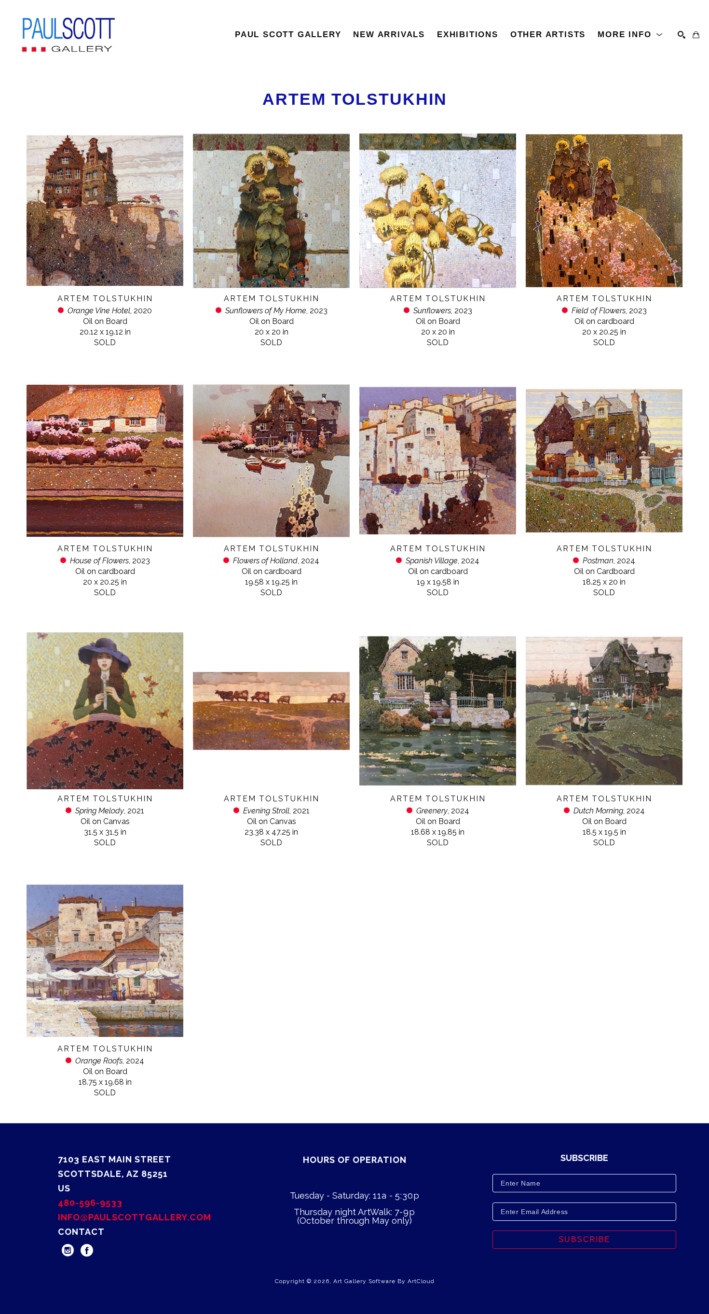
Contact (81, 1232)
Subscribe (585, 1239)
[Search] (681, 35)
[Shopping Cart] (696, 35)
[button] (630, 35)
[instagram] (67, 1250)
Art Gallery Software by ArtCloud (384, 1281)
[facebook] (87, 1250)
